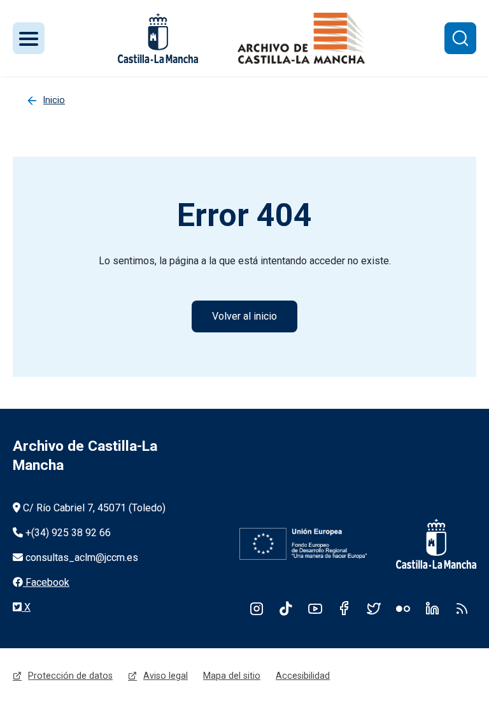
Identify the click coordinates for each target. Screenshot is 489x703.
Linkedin (432, 608)
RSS (461, 608)
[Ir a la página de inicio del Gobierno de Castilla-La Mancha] (427, 543)
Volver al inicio (244, 316)
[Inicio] (301, 38)
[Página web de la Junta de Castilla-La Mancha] (158, 38)
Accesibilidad (303, 676)
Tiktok (286, 608)
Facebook (344, 608)
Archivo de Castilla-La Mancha (85, 455)
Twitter (373, 608)
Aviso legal (165, 676)
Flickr (403, 608)
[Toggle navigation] (29, 38)
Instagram (256, 608)
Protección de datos (70, 676)
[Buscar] (460, 38)
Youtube (315, 608)
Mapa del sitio (231, 676)
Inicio (54, 100)
